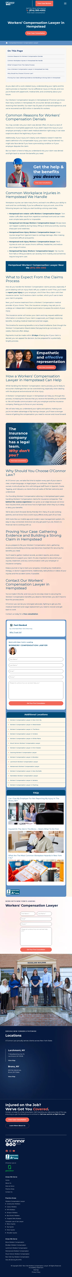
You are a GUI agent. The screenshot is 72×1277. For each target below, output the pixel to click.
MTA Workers (11, 1209)
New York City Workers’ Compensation (17, 1257)
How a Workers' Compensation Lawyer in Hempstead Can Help (28, 69)
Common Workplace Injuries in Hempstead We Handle (25, 60)
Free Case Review (44, 3)
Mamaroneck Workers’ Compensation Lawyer (24, 766)
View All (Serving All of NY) (13, 1260)
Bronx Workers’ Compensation (14, 1242)
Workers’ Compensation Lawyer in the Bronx (24, 729)
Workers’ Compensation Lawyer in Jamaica (24, 780)
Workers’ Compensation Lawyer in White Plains (25, 738)
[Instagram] (10, 1151)
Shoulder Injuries (12, 1233)
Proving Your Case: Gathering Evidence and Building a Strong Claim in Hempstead (34, 78)
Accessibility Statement (36, 1267)
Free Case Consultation (36, 33)
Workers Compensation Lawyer (15, 1201)
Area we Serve (9, 1186)
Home (6, 43)
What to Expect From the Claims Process (21, 65)
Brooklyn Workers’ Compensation (15, 1245)
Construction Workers (13, 1204)
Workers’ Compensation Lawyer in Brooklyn (24, 757)
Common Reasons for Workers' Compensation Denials (25, 56)
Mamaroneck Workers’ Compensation (17, 1251)
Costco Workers (12, 1207)
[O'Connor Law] (10, 3)
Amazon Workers (12, 1212)
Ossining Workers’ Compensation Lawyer (23, 752)
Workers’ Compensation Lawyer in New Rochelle (26, 771)
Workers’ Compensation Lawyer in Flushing (24, 785)
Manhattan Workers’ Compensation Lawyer (24, 776)
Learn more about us (17, 1125)
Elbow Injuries (11, 1224)
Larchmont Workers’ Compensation (16, 1248)
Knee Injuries (11, 1230)
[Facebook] (6, 1151)
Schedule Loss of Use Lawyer (14, 1221)
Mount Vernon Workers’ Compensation (17, 1254)
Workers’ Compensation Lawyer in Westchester (25, 724)
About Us (8, 1183)
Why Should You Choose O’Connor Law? (20, 73)
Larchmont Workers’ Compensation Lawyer (24, 762)
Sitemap (36, 1270)
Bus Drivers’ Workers (13, 1215)
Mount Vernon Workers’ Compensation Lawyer (25, 743)
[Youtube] (13, 1151)
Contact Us (8, 1192)
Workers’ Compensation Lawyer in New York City (25, 720)
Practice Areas (9, 1189)
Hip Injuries (10, 1227)
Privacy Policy (36, 1272)
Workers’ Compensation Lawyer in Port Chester (25, 748)
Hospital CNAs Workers (14, 1218)
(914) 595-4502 (37, 10)
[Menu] (65, 3)
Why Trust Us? (16, 632)
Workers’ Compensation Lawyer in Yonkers (24, 734)
